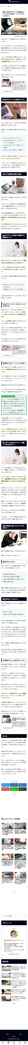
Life (20, 1034)
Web (8, 1034)
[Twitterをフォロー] (10, 954)
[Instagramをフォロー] (12, 954)
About (14, 1036)
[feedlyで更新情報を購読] (16, 954)
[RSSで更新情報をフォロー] (18, 954)
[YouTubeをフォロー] (14, 954)
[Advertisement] (14, 805)
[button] (25, 916)
